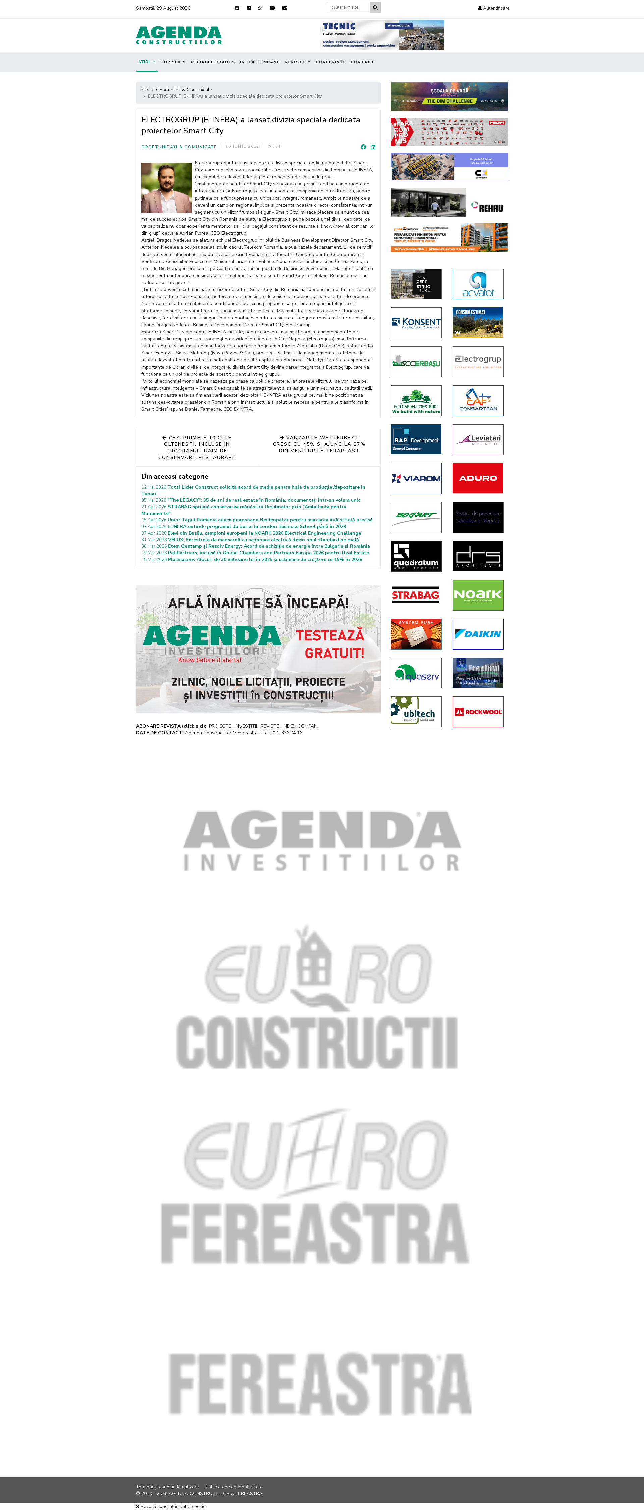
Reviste (295, 62)
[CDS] (479, 517)
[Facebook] (237, 8)
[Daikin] (479, 634)
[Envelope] (284, 8)
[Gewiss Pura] (417, 634)
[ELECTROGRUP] (479, 361)
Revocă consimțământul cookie (172, 1506)
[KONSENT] (417, 322)
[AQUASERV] (417, 673)
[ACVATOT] (479, 284)
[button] (494, 8)
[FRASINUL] (479, 673)
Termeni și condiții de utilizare (167, 1487)
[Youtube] (272, 8)
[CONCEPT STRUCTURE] (417, 284)
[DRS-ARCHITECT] (479, 556)
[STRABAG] (417, 595)
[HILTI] (449, 132)
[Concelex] (449, 167)
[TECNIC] (382, 35)
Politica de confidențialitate (234, 1487)
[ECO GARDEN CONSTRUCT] (417, 400)
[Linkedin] (249, 8)
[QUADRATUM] (417, 556)
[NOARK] (479, 595)
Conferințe (331, 62)
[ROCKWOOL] (479, 711)
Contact (363, 62)
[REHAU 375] (449, 202)
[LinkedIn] (373, 147)
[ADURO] (479, 478)
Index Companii (260, 62)
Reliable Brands (213, 62)
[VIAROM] (417, 478)
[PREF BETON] (449, 237)
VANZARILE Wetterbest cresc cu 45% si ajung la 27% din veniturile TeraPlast (319, 444)
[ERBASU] (417, 361)
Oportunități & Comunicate (179, 147)
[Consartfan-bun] (479, 400)
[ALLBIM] (449, 96)
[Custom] (260, 8)
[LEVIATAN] (479, 439)
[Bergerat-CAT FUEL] (479, 322)
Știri (144, 62)
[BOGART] (417, 517)
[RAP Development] (417, 439)
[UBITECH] (417, 711)
